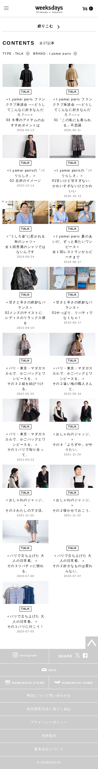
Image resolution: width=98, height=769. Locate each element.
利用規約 (49, 736)
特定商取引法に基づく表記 (49, 709)
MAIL (52, 670)
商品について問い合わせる (49, 695)
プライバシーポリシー (49, 722)
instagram (28, 655)
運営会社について (49, 749)
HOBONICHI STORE (28, 682)
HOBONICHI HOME (77, 682)
